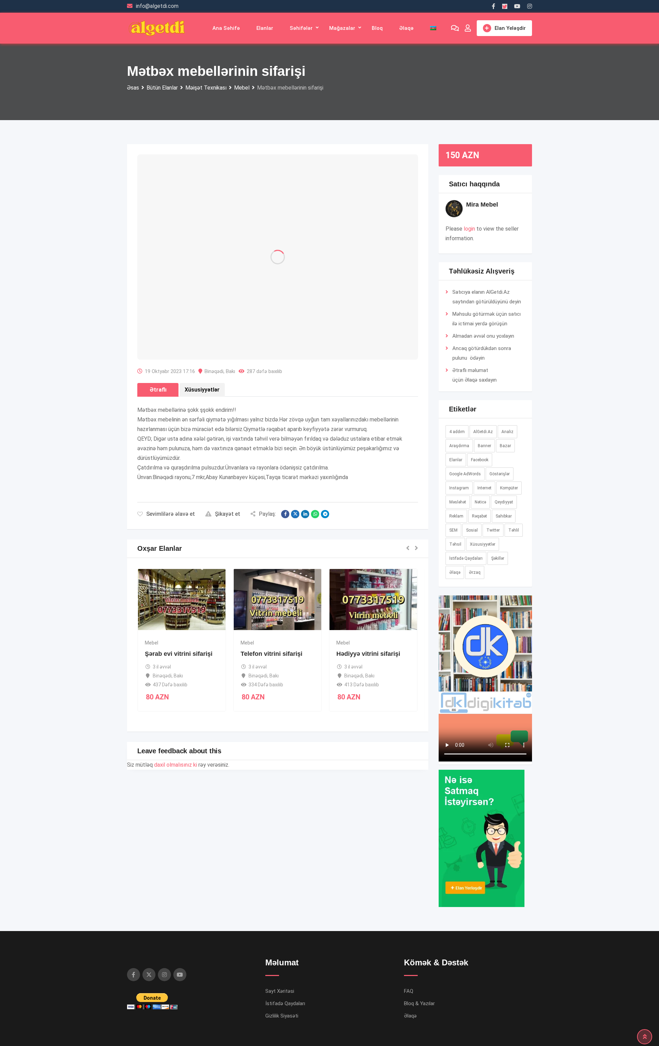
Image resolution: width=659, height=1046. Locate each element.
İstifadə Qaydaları (466, 558)
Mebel (151, 643)
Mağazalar (342, 28)
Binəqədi (214, 371)
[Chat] (455, 28)
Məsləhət (457, 502)
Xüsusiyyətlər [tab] (202, 389)
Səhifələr (301, 28)
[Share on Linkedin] (305, 514)
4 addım (457, 431)
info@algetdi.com (157, 6)
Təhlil (513, 530)
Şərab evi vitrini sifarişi (178, 653)
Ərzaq (475, 572)
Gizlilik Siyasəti (281, 1016)
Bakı (230, 371)
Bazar (505, 445)
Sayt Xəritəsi (279, 991)
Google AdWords (465, 474)
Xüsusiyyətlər (482, 544)
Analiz (507, 431)
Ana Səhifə (226, 28)
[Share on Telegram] (325, 514)
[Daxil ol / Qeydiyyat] (468, 28)
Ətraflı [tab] (158, 389)
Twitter (493, 530)
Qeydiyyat (504, 502)
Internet (484, 488)
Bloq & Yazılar (419, 1003)
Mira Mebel (482, 204)
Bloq (377, 28)
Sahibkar (504, 516)
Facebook (479, 459)
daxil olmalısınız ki (175, 765)
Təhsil (455, 544)
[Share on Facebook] (285, 514)
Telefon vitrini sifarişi (271, 653)
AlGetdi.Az (483, 431)
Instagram (459, 488)
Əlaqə (406, 28)
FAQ (408, 991)
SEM (453, 530)
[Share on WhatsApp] (315, 514)
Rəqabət (479, 516)
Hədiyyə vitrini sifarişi (368, 653)
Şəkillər (497, 558)
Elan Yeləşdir (510, 28)
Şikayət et (227, 514)
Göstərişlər (499, 474)
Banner (484, 445)
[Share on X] (295, 514)
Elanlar (264, 28)
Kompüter (509, 488)
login (469, 228)
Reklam (456, 516)
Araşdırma (459, 445)
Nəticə (480, 502)
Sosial (472, 530)
